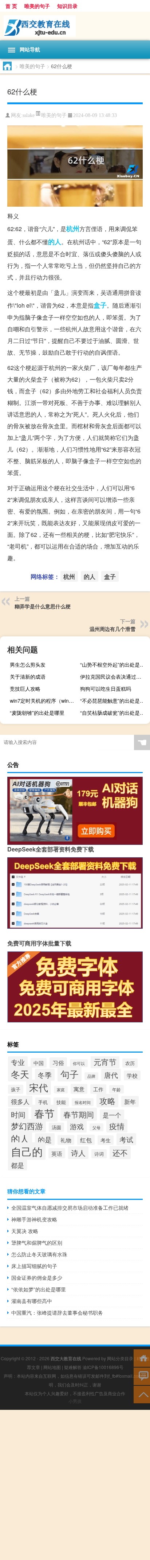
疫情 (117, 1125)
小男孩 (75, 1401)
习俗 (58, 1062)
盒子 (100, 305)
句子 (69, 1074)
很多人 (20, 1101)
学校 (132, 1075)
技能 (61, 1102)
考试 (126, 1139)
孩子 (15, 1089)
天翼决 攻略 (24, 1231)
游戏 (77, 1126)
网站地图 (52, 1367)
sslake (29, 115)
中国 (38, 1062)
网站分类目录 (120, 1358)
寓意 (79, 1089)
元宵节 (105, 1061)
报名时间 (83, 1102)
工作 (98, 1089)
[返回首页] (142, 1357)
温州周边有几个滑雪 (112, 628)
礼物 (65, 1140)
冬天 (20, 1074)
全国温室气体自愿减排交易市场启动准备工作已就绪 (70, 1207)
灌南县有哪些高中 (31, 1300)
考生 (105, 1140)
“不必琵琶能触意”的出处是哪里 (114, 700)
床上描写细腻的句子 (34, 1266)
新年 (130, 1101)
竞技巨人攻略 (25, 688)
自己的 (27, 1151)
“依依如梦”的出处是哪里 (38, 1289)
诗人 (78, 1152)
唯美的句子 (37, 5)
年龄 (116, 1089)
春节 (44, 1113)
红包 (86, 1140)
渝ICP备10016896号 (103, 1367)
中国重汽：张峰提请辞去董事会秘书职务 (57, 1312)
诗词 (99, 1153)
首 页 (11, 5)
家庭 (61, 1089)
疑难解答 (73, 1367)
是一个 (112, 1115)
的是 (45, 1139)
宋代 (38, 1087)
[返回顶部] (142, 1394)
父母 (96, 1127)
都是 (17, 1165)
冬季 (45, 1075)
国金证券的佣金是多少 (36, 1277)
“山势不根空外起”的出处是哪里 (114, 664)
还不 (120, 1152)
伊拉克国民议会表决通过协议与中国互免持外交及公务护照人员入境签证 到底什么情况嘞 (114, 676)
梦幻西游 (27, 1125)
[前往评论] (142, 1376)
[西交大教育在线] (75, 26)
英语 (56, 1153)
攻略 (107, 1100)
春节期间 (78, 1114)
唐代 (111, 1075)
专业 (18, 1062)
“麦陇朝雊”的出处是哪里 (37, 712)
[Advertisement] (75, 1485)
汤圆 (56, 1127)
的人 (54, 241)
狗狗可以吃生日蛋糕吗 (105, 688)
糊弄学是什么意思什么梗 (43, 606)
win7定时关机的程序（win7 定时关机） (44, 700)
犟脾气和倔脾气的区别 (36, 1242)
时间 (18, 1114)
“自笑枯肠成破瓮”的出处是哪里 (114, 712)
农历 (130, 1063)
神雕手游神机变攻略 (34, 1219)
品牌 (91, 1076)
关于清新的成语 (28, 676)
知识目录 (67, 5)
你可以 (79, 1063)
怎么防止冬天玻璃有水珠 (39, 1254)
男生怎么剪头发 (28, 664)
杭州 (72, 228)
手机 (43, 1102)
